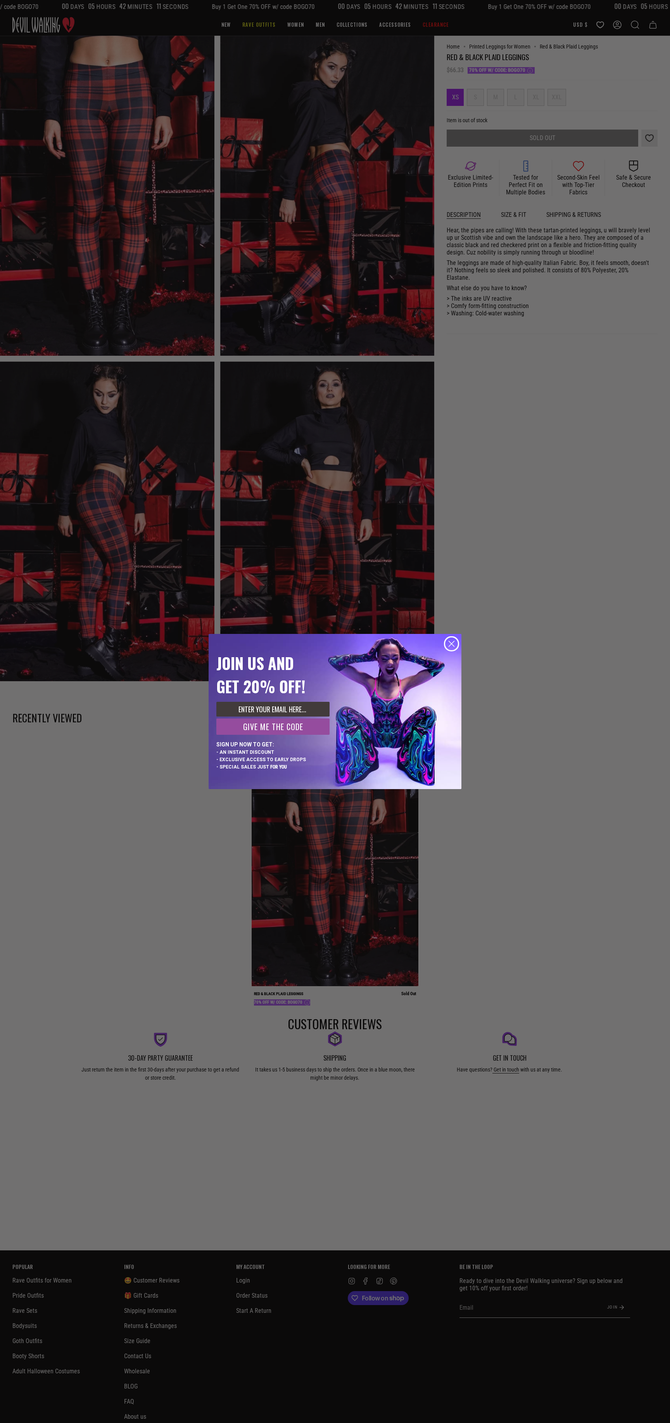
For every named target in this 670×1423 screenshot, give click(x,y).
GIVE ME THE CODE (273, 726)
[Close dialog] (451, 644)
